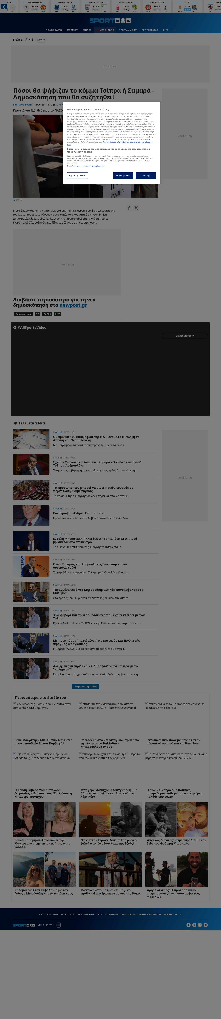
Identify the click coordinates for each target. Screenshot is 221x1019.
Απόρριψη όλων (123, 175)
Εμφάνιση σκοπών (77, 175)
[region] (111, 143)
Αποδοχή (145, 175)
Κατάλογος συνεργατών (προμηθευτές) (85, 166)
